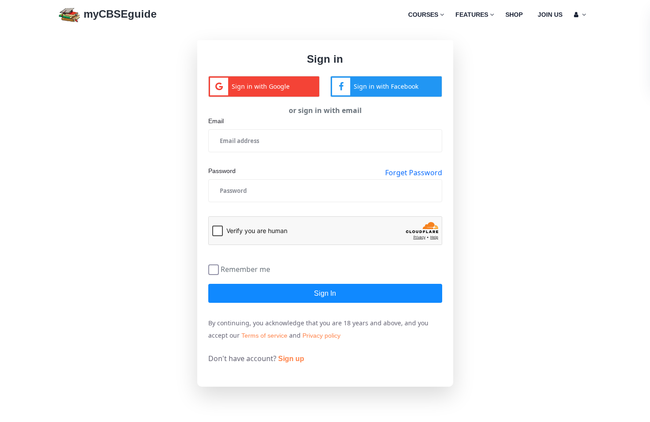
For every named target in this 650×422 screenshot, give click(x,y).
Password (222, 170)
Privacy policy (321, 335)
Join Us (550, 14)
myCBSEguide (118, 14)
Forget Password (413, 172)
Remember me (245, 268)
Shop (514, 14)
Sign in (325, 293)
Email (216, 120)
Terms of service (264, 335)
